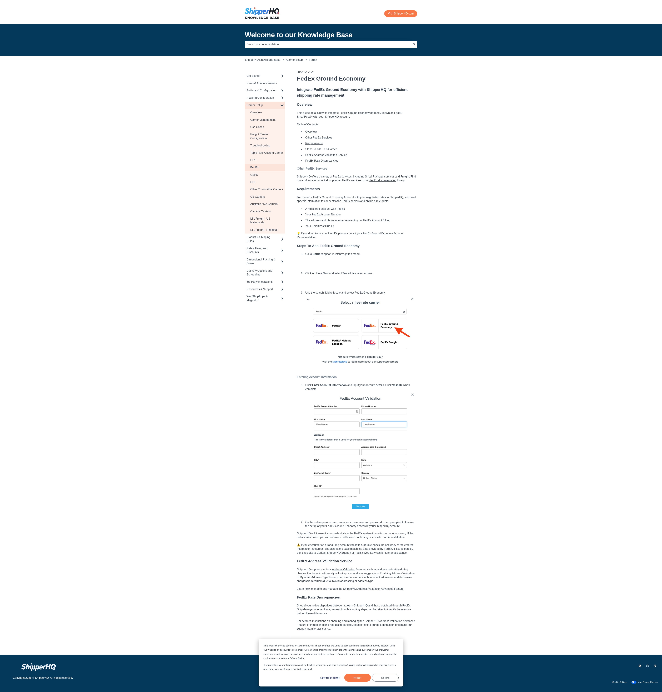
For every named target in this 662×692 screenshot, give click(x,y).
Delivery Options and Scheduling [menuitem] (259, 272)
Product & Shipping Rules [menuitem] (258, 239)
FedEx (313, 59)
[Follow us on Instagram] (647, 666)
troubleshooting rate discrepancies (331, 624)
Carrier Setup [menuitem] (255, 105)
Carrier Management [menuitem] (262, 119)
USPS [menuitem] (254, 174)
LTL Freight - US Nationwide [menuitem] (260, 220)
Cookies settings (330, 677)
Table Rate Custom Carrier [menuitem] (266, 152)
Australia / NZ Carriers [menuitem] (264, 203)
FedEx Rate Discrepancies (321, 160)
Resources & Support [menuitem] (260, 289)
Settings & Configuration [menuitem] (261, 90)
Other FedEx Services (318, 137)
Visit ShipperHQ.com (401, 13)
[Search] (414, 44)
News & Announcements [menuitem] (262, 83)
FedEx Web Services (368, 552)
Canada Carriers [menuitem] (260, 211)
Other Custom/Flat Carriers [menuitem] (266, 189)
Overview (311, 131)
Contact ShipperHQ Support (334, 552)
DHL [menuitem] (253, 182)
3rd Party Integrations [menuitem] (260, 281)
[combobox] (328, 44)
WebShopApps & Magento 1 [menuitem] (257, 298)
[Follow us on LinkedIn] (655, 666)
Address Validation (343, 569)
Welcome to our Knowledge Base (299, 35)
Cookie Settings (619, 682)
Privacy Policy (297, 658)
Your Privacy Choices (648, 682)
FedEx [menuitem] (254, 167)
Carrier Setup (294, 59)
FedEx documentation (382, 180)
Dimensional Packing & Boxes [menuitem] (261, 261)
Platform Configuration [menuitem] (260, 97)
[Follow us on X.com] (640, 666)
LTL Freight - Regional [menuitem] (264, 229)
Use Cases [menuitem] (257, 127)
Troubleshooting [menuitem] (260, 145)
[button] (282, 76)
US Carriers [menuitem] (257, 196)
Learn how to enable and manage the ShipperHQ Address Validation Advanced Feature (350, 588)
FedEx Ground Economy (354, 112)
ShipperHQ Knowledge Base (262, 59)
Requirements (314, 143)
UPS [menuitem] (253, 160)
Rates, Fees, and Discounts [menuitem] (257, 250)
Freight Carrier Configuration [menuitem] (259, 136)
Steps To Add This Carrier (321, 149)
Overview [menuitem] (256, 112)
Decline (385, 677)
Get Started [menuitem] (253, 75)
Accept (358, 677)
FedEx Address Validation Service (326, 155)
